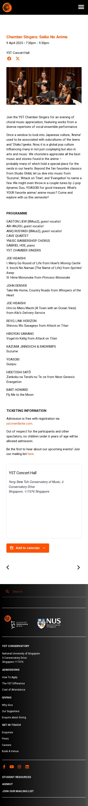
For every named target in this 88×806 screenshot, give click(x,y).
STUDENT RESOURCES (16, 777)
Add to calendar (28, 548)
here (31, 454)
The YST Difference (13, 683)
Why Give (7, 705)
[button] (81, 7)
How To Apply (10, 677)
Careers (6, 745)
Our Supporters (10, 711)
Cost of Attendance (13, 689)
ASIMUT (7, 784)
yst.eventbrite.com (19, 423)
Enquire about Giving (14, 717)
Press (5, 738)
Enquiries (7, 732)
